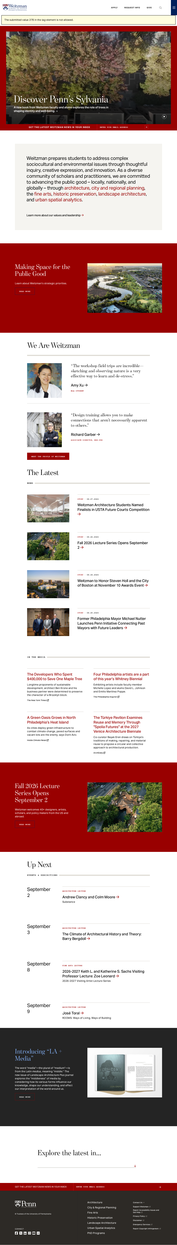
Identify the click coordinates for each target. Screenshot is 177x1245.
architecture (76, 188)
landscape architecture (122, 194)
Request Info (132, 7)
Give (149, 7)
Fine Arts (92, 1212)
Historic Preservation (100, 1217)
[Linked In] (25, 1233)
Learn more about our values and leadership (53, 215)
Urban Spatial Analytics (101, 1228)
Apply (114, 7)
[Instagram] (29, 1233)
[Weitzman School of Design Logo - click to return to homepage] (15, 7)
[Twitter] (20, 1233)
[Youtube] (33, 1233)
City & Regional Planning (101, 1207)
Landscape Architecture (101, 1222)
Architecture (94, 1202)
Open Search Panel (160, 8)
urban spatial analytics (58, 200)
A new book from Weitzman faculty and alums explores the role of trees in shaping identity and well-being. (61, 109)
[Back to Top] (167, 1228)
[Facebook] (16, 1233)
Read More (24, 291)
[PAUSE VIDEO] (164, 116)
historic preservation (74, 194)
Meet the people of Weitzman (48, 456)
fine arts (42, 194)
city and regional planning (117, 188)
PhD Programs (96, 1233)
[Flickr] (38, 1233)
